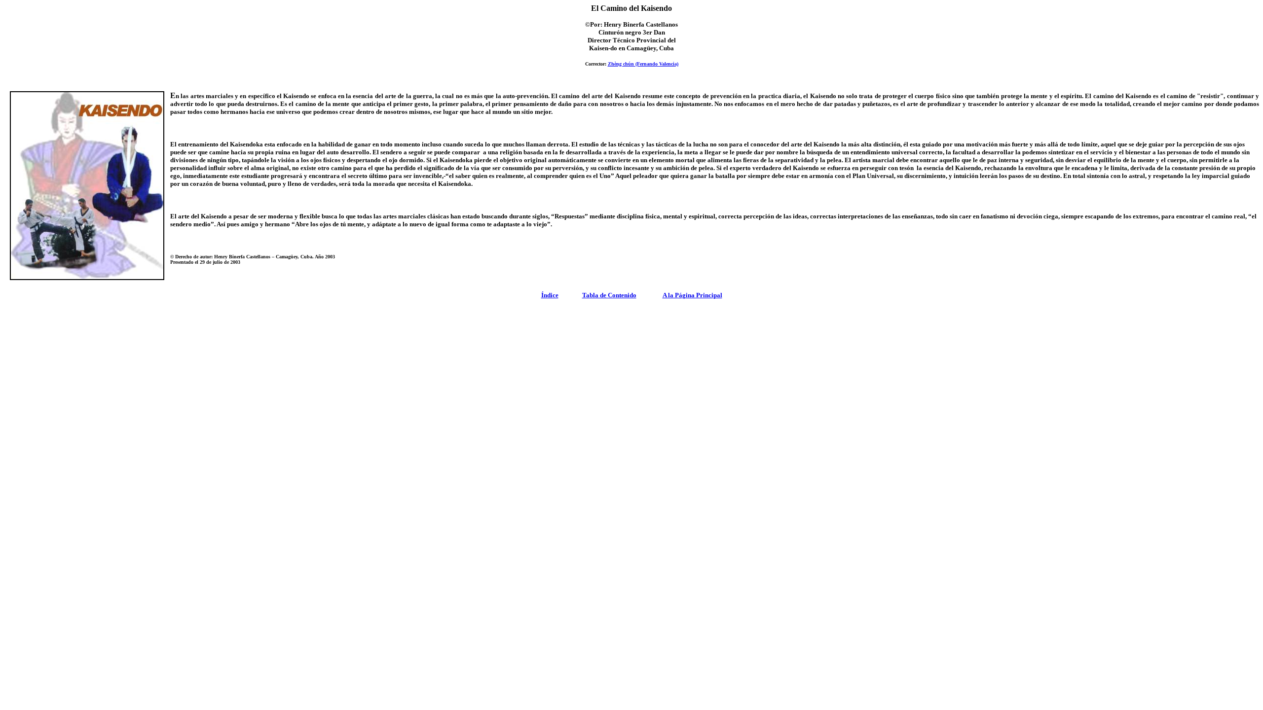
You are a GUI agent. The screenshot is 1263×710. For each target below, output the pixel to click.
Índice (549, 295)
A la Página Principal (692, 295)
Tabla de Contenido (609, 295)
